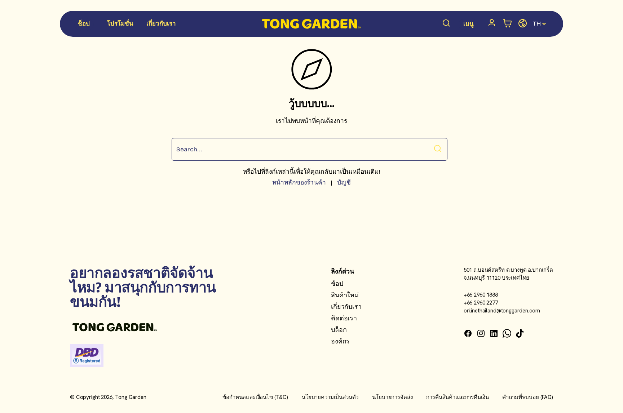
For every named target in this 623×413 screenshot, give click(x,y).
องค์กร (340, 341)
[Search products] (446, 23)
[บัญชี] (493, 24)
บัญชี (344, 182)
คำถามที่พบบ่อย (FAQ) (527, 397)
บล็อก (338, 329)
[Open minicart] (507, 23)
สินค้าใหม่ (345, 295)
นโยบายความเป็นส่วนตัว (330, 397)
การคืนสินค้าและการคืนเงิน (457, 397)
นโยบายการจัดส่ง (392, 397)
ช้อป (337, 283)
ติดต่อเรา (344, 318)
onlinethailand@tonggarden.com (502, 310)
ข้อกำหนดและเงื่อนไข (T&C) (255, 397)
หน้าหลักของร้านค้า (299, 182)
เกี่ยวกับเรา (346, 306)
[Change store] (522, 23)
